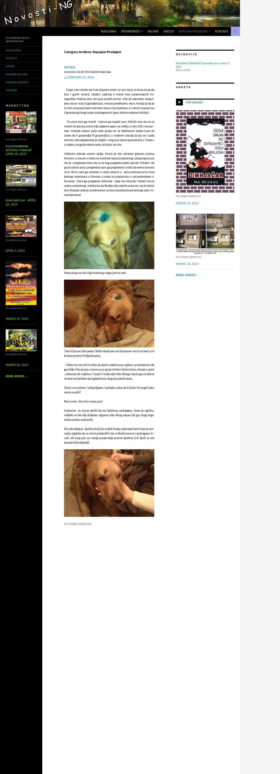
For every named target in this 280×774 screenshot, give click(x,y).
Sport (10, 66)
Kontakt (221, 31)
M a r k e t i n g (17, 105)
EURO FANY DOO (15, 200)
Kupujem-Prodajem (193, 31)
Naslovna (108, 31)
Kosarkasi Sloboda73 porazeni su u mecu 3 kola (203, 65)
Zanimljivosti (17, 82)
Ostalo (69, 67)
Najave (153, 31)
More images (187, 275)
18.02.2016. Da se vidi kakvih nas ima (87, 72)
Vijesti (11, 58)
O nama (11, 90)
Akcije (169, 31)
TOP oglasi (194, 102)
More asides (17, 376)
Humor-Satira (17, 74)
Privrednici (130, 31)
